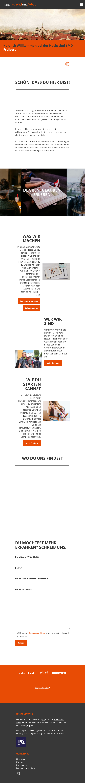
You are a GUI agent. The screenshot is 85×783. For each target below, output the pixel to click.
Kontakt (19, 762)
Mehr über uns (53, 363)
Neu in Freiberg (31, 443)
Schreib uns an (31, 308)
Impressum (21, 765)
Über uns (20, 759)
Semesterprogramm (29, 301)
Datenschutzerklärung (37, 633)
